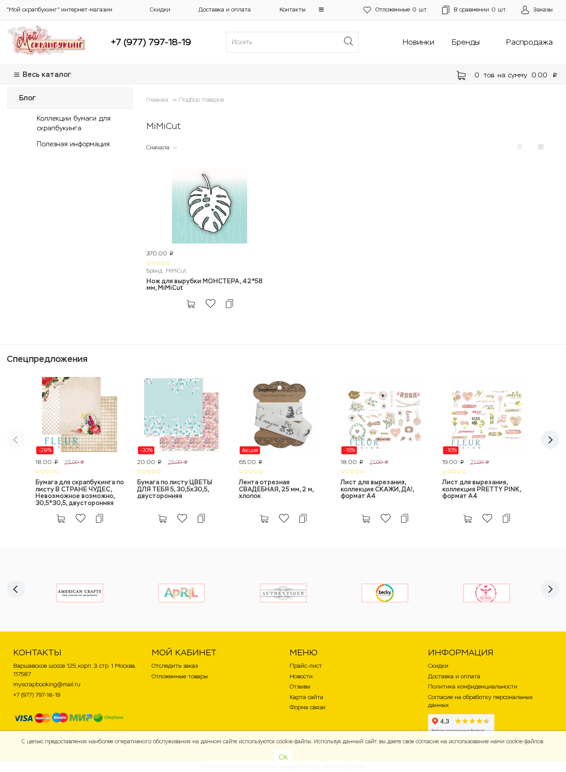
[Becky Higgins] (385, 593)
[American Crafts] (80, 593)
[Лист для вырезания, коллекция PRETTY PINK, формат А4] (486, 416)
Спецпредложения (47, 359)
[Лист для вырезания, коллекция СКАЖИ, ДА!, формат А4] (384, 416)
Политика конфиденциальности (472, 686)
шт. (401, 9)
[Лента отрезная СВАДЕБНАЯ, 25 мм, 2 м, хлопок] (283, 416)
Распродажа (529, 42)
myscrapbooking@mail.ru (46, 684)
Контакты (292, 9)
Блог (27, 98)
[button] (321, 9)
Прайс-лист (306, 665)
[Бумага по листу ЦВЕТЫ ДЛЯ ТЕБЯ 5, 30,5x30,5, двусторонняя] (181, 416)
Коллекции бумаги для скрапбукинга (74, 123)
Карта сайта (306, 697)
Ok (283, 757)
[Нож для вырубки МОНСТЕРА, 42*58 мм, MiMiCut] (209, 207)
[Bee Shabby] (486, 593)
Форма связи (307, 707)
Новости (301, 676)
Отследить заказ (175, 665)
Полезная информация (73, 144)
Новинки (418, 42)
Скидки (160, 9)
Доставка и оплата (225, 9)
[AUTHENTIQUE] (283, 593)
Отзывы (300, 686)
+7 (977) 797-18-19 (151, 42)
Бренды (466, 42)
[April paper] (181, 593)
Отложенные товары (180, 676)
